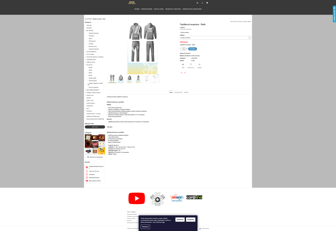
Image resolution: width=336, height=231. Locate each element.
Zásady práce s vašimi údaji (133, 222)
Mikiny (90, 72)
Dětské (90, 67)
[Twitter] (181, 72)
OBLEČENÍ (89, 65)
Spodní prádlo (92, 78)
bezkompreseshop (94, 177)
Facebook (91, 174)
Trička (90, 70)
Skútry (90, 38)
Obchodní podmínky (132, 214)
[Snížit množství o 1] (181, 48)
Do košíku (192, 49)
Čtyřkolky (91, 36)
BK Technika (90, 30)
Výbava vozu (90, 95)
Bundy (90, 75)
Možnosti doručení (185, 53)
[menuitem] (137, 9)
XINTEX (89, 98)
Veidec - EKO (90, 100)
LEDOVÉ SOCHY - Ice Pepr (94, 113)
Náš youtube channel (95, 181)
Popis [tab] (171, 92)
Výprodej (89, 25)
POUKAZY (89, 111)
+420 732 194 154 (94, 171)
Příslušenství (92, 41)
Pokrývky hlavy (92, 80)
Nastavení (145, 227)
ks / (95, 127)
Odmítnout (180, 219)
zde (163, 222)
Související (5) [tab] (178, 92)
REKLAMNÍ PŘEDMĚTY (93, 90)
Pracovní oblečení (93, 87)
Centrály (90, 43)
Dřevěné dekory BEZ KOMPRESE (95, 119)
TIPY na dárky (90, 54)
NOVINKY (89, 28)
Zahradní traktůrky (93, 49)
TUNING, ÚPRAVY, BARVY (93, 92)
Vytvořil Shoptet (205, 228)
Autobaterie (90, 106)
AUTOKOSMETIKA (91, 51)
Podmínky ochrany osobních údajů (135, 216)
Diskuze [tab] (186, 92)
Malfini (249, 21)
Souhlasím (190, 219)
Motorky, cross (92, 46)
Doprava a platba (131, 218)
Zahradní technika (93, 33)
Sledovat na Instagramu (96, 157)
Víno (88, 108)
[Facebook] (184, 72)
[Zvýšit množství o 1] (187, 48)
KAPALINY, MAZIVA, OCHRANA (95, 57)
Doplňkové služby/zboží (93, 116)
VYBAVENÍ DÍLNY (91, 59)
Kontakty (129, 220)
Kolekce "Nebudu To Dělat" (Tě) (95, 84)
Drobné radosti (91, 103)
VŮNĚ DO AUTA (91, 62)
